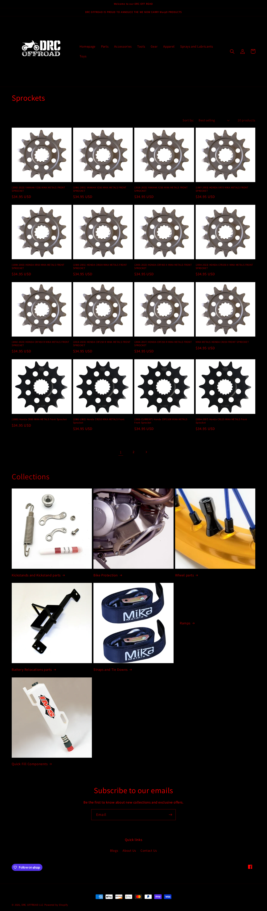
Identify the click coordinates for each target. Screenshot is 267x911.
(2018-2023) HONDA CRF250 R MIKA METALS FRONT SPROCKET (102, 343)
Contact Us (149, 850)
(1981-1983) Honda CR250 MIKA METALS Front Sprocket (99, 421)
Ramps (185, 623)
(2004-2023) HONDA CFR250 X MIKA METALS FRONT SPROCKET (224, 266)
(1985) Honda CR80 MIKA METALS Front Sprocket (39, 419)
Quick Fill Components (30, 764)
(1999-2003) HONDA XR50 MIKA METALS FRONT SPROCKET (38, 266)
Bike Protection (105, 575)
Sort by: (188, 120)
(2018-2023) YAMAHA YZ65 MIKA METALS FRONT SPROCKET (161, 189)
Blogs (114, 850)
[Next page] (146, 452)
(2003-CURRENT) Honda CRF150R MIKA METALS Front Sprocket (160, 421)
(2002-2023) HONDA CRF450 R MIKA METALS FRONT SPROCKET (40, 343)
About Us (129, 850)
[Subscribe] (170, 814)
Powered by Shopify (56, 904)
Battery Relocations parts (32, 669)
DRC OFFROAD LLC (33, 904)
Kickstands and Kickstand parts (36, 575)
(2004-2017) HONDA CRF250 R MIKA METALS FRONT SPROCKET (163, 343)
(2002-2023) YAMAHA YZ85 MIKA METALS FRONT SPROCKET (38, 189)
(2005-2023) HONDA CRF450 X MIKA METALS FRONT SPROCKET (163, 266)
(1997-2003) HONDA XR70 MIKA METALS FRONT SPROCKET (222, 189)
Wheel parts (184, 575)
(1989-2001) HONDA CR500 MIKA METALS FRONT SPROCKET (100, 266)
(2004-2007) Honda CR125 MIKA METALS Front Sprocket (221, 421)
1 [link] (121, 452)
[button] (232, 51)
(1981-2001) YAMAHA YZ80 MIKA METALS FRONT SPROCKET (100, 189)
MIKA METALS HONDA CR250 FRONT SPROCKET (222, 342)
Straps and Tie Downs (110, 669)
